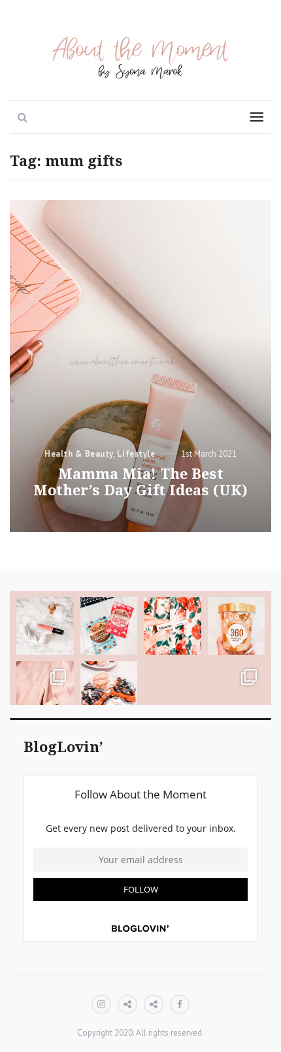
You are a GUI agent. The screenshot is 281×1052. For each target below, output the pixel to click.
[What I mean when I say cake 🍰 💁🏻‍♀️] (172, 690)
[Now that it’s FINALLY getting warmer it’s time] (236, 626)
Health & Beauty (79, 453)
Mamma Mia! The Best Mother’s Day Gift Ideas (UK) (140, 482)
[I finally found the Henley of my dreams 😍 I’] (236, 690)
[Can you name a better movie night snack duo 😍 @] (109, 626)
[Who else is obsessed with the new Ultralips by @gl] (172, 626)
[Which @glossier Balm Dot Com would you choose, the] (45, 690)
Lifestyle (136, 453)
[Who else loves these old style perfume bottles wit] (45, 626)
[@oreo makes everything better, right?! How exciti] (109, 690)
